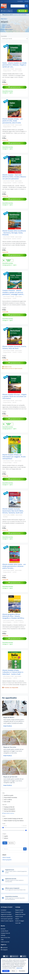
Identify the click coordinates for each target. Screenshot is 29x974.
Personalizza (22, 970)
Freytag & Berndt (5, 933)
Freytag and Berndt (9, 807)
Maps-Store (4, 18)
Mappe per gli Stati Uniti (10, 777)
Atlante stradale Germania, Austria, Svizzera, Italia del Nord (14, 347)
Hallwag (3, 935)
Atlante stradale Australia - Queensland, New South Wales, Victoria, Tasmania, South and (13, 511)
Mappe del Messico (8, 717)
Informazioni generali (6, 918)
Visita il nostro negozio (7, 921)
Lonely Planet (4, 931)
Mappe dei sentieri (20, 914)
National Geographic (9, 809)
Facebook (4, 947)
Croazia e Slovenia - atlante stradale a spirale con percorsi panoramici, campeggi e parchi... (13, 292)
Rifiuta (13, 970)
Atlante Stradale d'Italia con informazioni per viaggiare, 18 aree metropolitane (14, 456)
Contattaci (3, 910)
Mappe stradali (19, 910)
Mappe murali (19, 916)
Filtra (5, 843)
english (6, 836)
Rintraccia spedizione (6, 916)
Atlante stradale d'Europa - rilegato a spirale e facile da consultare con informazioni (14, 396)
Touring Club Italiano (9, 811)
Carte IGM (17, 923)
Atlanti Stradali (6, 25)
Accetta (6, 970)
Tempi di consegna (6, 912)
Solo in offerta (8, 799)
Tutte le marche (5, 942)
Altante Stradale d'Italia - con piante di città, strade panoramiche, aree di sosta (12, 121)
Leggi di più (19, 968)
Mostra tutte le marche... (9, 813)
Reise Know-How (5, 937)
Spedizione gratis (8, 795)
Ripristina (11, 843)
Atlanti (17, 918)
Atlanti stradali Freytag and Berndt (13, 818)
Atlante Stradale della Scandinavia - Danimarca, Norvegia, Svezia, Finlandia (14, 233)
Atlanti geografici (6, 27)
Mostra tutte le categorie (7, 29)
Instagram (5, 949)
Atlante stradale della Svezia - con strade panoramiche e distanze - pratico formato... (14, 566)
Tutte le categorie (7, 11)
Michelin (3, 929)
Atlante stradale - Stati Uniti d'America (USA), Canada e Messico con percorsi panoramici (14, 177)
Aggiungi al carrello (15, 87)
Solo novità (7, 801)
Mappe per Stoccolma (9, 747)
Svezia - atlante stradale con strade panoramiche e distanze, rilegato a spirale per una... (14, 65)
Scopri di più (6, 726)
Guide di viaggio (19, 921)
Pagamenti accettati (6, 914)
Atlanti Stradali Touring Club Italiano (14, 820)
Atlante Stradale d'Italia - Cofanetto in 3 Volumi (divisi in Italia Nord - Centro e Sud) (12, 672)
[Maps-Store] (4, 6)
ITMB (2, 939)
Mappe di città (19, 912)
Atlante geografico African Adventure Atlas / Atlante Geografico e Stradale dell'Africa (13, 616)
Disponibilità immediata (10, 797)
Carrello (23, 11)
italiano (6, 838)
